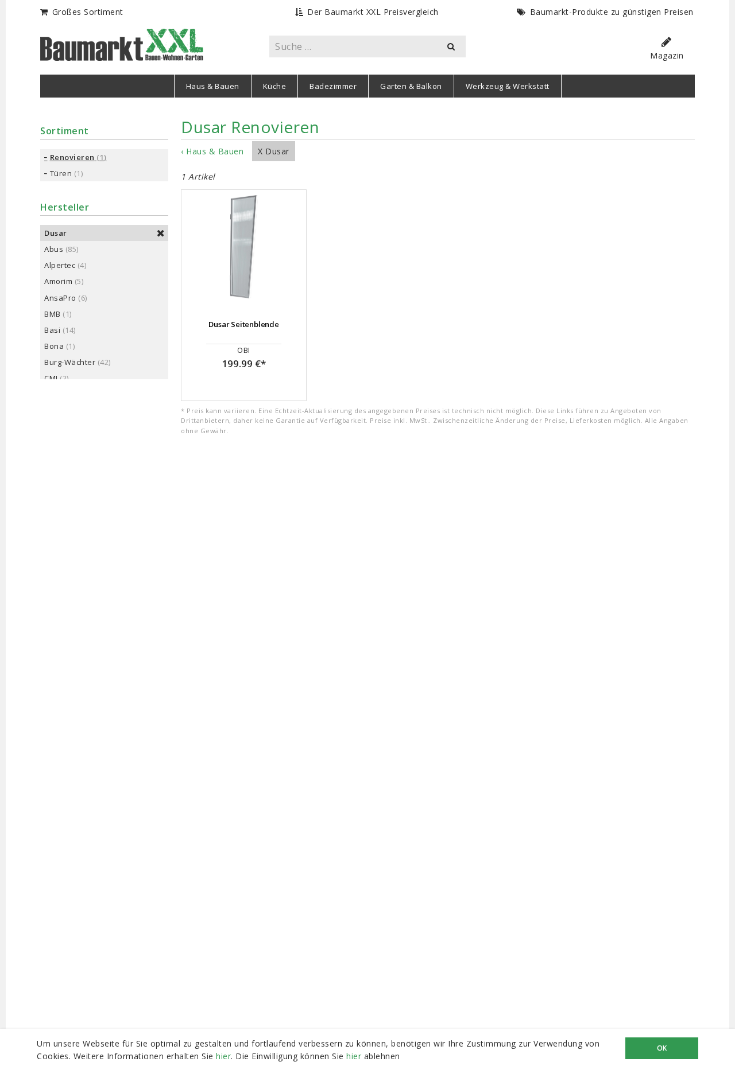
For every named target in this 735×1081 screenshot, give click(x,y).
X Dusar (273, 151)
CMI (51, 378)
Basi (52, 330)
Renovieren (72, 157)
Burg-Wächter (69, 362)
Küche (275, 86)
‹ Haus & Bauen (212, 151)
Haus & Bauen (212, 86)
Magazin (667, 55)
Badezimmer (333, 86)
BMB (52, 314)
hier (223, 1056)
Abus (53, 249)
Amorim (58, 281)
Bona (54, 346)
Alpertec (59, 265)
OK (662, 1048)
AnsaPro (60, 298)
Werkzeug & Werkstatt (508, 86)
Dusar (55, 233)
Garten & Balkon (411, 86)
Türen (61, 173)
